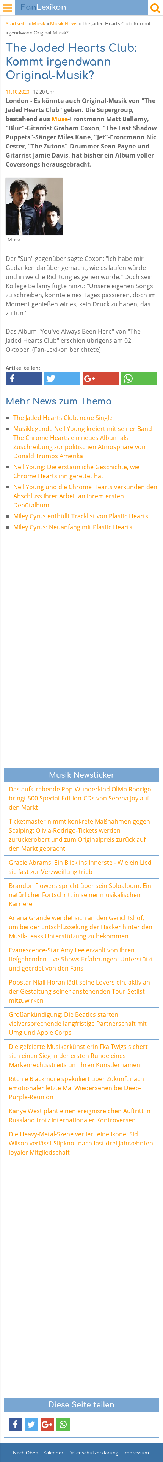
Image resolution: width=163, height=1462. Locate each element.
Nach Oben (25, 1452)
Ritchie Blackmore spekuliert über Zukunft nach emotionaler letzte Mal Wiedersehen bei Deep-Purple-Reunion (76, 1088)
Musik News (63, 23)
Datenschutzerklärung (93, 1452)
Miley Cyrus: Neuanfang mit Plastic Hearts (72, 527)
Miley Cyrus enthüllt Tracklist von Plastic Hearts (80, 516)
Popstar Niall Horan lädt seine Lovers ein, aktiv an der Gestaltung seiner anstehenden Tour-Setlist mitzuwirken (79, 991)
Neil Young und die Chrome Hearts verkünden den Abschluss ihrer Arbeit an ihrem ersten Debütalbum (85, 496)
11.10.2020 (17, 91)
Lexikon (43, 7)
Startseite (16, 23)
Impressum (136, 1452)
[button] (24, 378)
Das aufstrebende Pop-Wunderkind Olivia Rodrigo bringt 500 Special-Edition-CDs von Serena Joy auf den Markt (80, 798)
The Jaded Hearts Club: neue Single (63, 417)
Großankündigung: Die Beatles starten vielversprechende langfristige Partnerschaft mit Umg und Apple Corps (78, 1023)
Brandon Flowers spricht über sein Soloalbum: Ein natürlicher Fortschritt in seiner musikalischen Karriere (80, 895)
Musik (38, 23)
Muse (60, 119)
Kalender (53, 1452)
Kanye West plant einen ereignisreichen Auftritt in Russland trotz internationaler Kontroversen (79, 1115)
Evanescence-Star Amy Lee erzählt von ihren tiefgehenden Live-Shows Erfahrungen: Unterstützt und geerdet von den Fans (81, 959)
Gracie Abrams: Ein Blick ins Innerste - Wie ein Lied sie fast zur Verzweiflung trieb (80, 867)
